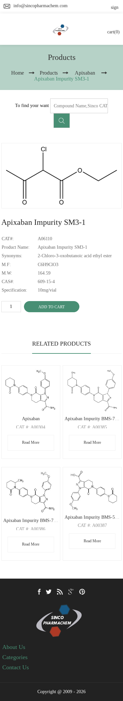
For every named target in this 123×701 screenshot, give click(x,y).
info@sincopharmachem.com (40, 5)
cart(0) (113, 31)
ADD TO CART (51, 307)
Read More (30, 442)
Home (17, 73)
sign (114, 7)
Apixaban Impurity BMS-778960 (34, 520)
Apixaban (31, 418)
